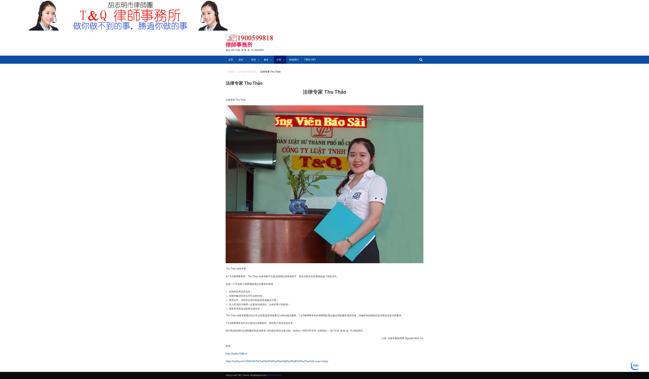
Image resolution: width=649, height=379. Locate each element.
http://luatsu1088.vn (236, 353)
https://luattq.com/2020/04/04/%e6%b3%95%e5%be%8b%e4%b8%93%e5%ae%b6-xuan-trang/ (277, 361)
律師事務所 (239, 44)
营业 (253, 59)
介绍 (279, 59)
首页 (230, 59)
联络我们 (294, 59)
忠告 (240, 59)
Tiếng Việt (310, 59)
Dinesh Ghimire (274, 375)
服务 (266, 59)
